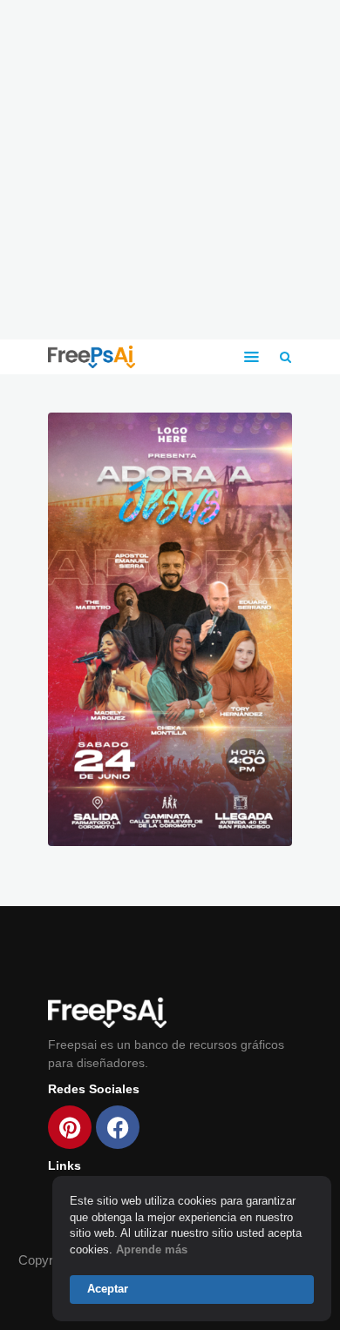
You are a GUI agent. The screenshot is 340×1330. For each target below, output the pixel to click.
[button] (251, 357)
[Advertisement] (170, 169)
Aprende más (151, 1249)
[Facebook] (117, 1127)
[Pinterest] (70, 1127)
